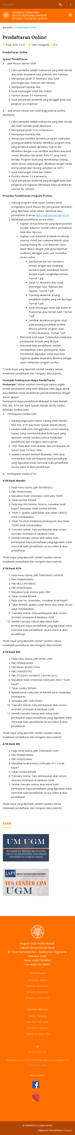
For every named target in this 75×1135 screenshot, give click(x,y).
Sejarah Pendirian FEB (37, 1033)
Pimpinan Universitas (37, 998)
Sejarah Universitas (37, 986)
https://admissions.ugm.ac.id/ (52, 215)
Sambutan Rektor (37, 980)
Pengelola (43, 44)
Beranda (7, 27)
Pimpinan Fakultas (37, 1028)
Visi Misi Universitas (37, 992)
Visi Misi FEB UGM (37, 1022)
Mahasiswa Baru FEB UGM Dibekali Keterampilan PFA (37, 1060)
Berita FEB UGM (37, 1052)
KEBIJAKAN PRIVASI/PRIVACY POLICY (55, 1130)
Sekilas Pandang (37, 1016)
